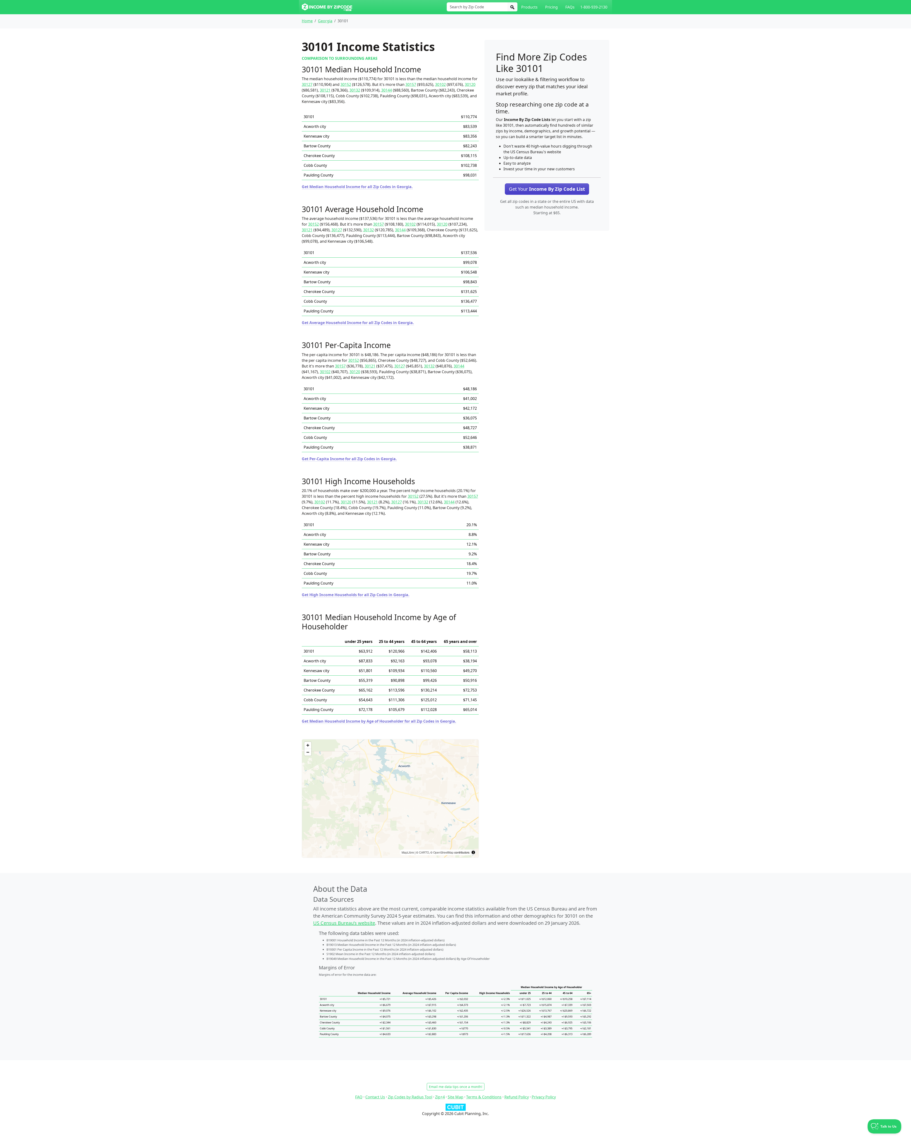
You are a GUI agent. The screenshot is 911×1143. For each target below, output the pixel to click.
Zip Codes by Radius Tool (410, 1097)
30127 (307, 84)
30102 (440, 84)
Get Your (547, 189)
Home (307, 20)
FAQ (359, 1097)
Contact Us (375, 1097)
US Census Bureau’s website (344, 923)
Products (529, 7)
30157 (410, 84)
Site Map (455, 1097)
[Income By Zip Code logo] (327, 7)
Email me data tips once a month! (455, 1086)
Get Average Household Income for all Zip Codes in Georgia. (358, 322)
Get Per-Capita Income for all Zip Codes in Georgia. (349, 458)
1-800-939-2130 (593, 7)
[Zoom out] (307, 752)
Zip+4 (440, 1097)
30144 (386, 90)
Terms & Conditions (484, 1097)
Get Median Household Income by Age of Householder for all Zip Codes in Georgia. (379, 721)
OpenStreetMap (443, 852)
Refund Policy (516, 1097)
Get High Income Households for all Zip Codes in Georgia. (355, 594)
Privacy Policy (544, 1097)
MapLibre (408, 852)
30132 (354, 90)
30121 (325, 90)
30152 (345, 84)
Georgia (325, 20)
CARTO (424, 852)
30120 (470, 84)
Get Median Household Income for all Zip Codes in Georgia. (357, 186)
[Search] (512, 6)
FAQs (570, 7)
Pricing (551, 7)
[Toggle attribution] (473, 852)
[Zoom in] (307, 745)
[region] (390, 798)
